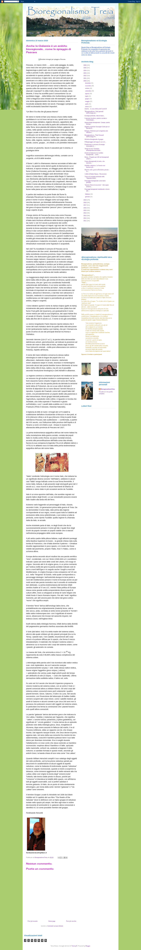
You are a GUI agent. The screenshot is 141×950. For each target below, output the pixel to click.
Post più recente (32, 921)
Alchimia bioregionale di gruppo (94, 139)
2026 (85, 65)
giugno (87, 99)
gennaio (87, 196)
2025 (85, 68)
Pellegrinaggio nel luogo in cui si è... (95, 142)
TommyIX (74, 946)
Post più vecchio (71, 921)
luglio (87, 96)
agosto (87, 93)
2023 (85, 73)
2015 (85, 210)
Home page (51, 921)
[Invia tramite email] (59, 858)
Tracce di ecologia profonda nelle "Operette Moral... (94, 177)
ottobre (87, 88)
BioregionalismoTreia (108, 389)
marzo (87, 106)
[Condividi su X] (63, 858)
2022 (85, 75)
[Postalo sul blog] (61, 858)
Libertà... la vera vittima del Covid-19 (96, 109)
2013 (85, 215)
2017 (85, 205)
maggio (87, 101)
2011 (85, 221)
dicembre (88, 83)
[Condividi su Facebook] (65, 858)
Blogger (88, 946)
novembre (88, 86)
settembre (88, 91)
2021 (85, 78)
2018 (85, 202)
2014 (85, 213)
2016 (85, 208)
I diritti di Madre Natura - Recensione (96, 174)
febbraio (87, 194)
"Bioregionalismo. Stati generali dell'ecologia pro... (94, 112)
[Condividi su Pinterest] (67, 858)
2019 (85, 200)
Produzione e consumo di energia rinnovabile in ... (95, 145)
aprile (87, 104)
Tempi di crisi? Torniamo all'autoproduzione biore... (93, 149)
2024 (85, 70)
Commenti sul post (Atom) (55, 926)
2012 (85, 218)
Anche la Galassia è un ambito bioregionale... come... (94, 153)
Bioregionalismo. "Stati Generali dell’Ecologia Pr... (94, 136)
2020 (85, 81)
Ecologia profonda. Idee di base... (95, 115)
